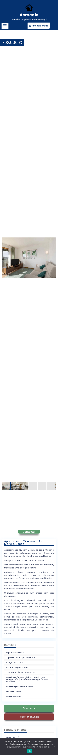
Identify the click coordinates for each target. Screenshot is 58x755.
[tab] (5, 26)
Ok (29, 751)
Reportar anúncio (29, 716)
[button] (53, 36)
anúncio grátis (40, 25)
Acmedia (29, 15)
